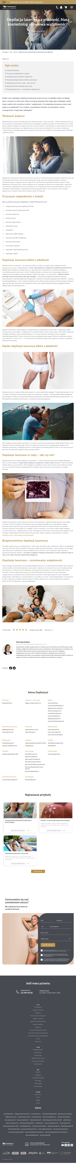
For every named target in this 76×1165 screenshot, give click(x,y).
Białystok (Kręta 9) (8, 1113)
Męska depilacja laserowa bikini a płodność (21, 80)
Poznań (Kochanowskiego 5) (39, 1126)
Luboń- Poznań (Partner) (12, 1123)
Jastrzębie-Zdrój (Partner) (63, 1117)
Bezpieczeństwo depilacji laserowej (18, 86)
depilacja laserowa (14, 546)
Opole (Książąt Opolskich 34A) (10, 1126)
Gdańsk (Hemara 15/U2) (24, 1117)
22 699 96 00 (27, 992)
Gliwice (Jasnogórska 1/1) (49, 1117)
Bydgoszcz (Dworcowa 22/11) (22, 1113)
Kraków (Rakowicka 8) (35, 1120)
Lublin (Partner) (67, 1120)
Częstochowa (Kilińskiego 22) (49, 1113)
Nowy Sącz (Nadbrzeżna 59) (51, 1123)
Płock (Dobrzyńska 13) (25, 1126)
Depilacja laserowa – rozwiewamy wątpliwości (22, 89)
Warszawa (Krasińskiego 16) (60, 1129)
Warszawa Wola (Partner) (32, 1135)
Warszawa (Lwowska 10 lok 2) (16, 1132)
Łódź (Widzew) (39, 1123)
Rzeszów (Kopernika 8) (14, 1129)
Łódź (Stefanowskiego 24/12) (26, 1123)
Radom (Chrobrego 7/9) (53, 1126)
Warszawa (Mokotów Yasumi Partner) (34, 1132)
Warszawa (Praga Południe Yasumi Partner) (56, 1132)
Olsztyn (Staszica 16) (65, 1123)
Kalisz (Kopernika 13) (10, 1120)
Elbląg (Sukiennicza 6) (11, 1117)
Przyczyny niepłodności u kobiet (17, 74)
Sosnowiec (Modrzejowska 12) (29, 1129)
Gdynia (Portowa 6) (36, 1117)
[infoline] (57, 7)
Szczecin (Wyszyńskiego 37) (45, 1129)
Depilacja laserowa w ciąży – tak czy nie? (20, 83)
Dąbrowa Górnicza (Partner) (65, 1113)
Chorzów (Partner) (35, 1113)
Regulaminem (59, 950)
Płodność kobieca (12, 70)
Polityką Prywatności (65, 950)
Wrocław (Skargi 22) (45, 1135)
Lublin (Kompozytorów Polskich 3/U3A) (52, 1120)
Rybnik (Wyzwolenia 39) (67, 1126)
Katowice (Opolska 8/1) (22, 1120)
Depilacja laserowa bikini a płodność (18, 77)
